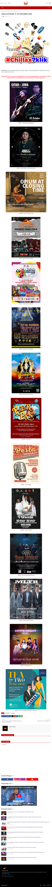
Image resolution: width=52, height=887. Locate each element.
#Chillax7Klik (7, 713)
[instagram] (47, 3)
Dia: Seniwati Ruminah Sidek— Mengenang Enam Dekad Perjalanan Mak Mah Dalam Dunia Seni (26, 852)
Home (2, 11)
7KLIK (8, 885)
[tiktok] (45, 779)
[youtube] (50, 3)
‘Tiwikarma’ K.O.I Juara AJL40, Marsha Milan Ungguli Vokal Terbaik (20, 811)
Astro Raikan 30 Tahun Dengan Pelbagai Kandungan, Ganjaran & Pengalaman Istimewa (24, 816)
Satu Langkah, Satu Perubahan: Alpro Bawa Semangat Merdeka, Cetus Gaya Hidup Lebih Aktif (25, 842)
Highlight (5, 11)
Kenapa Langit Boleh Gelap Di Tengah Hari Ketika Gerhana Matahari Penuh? (22, 857)
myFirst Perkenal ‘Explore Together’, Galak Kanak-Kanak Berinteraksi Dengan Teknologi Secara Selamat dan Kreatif (28, 822)
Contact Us (49, 885)
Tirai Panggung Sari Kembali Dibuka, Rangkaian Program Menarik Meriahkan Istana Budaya (25, 832)
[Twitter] (12, 716)
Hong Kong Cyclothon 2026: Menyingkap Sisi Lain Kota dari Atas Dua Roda (21, 847)
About (45, 885)
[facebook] (45, 3)
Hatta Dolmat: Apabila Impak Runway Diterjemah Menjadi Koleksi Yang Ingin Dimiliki (24, 837)
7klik (3, 16)
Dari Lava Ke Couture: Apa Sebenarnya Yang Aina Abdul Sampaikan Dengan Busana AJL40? (25, 827)
